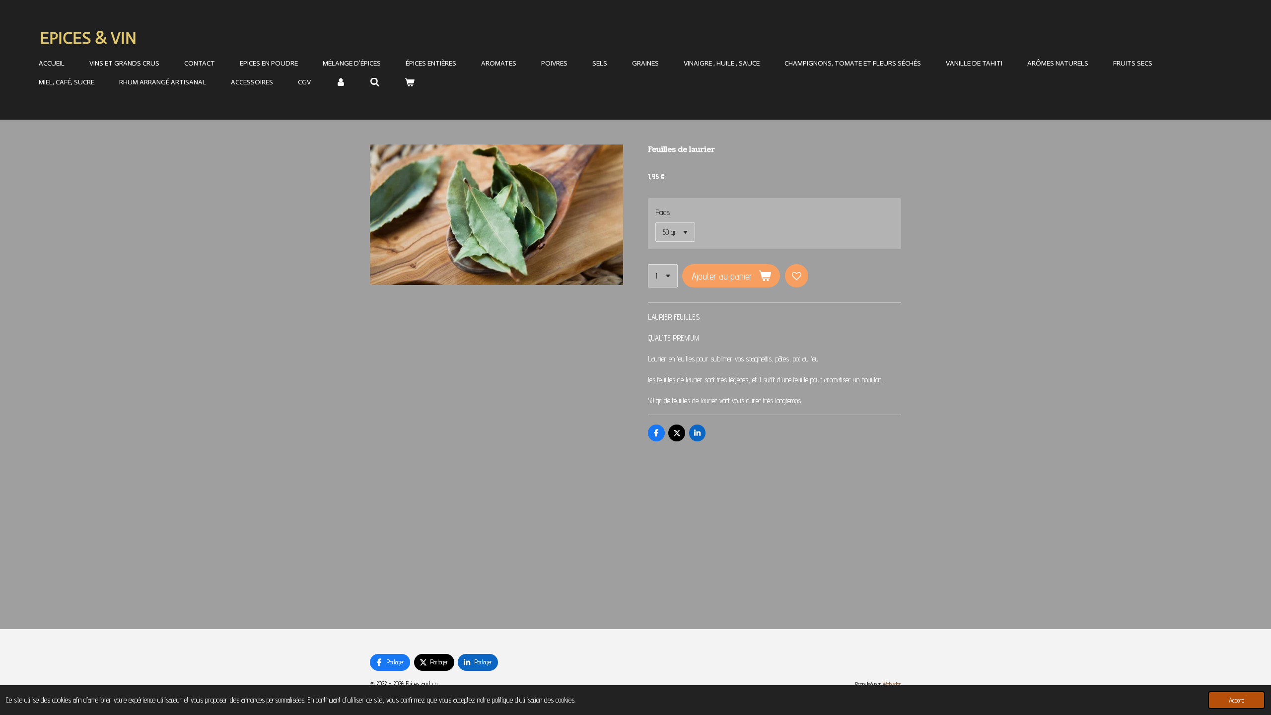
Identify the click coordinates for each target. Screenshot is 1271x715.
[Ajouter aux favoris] (796, 275)
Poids (662, 212)
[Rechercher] (375, 82)
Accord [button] (1236, 700)
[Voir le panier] (409, 82)
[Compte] (340, 82)
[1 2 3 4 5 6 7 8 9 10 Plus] (663, 275)
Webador (892, 684)
